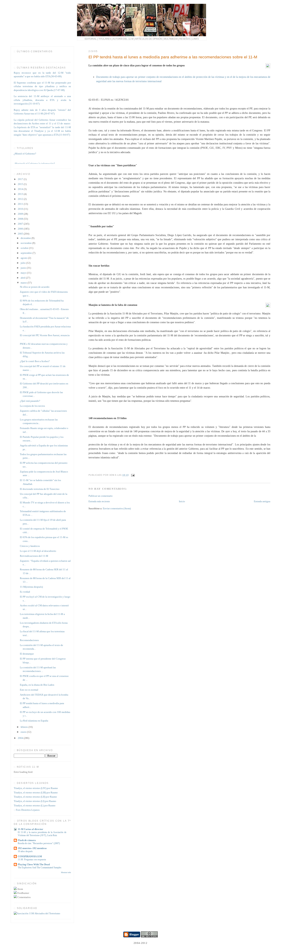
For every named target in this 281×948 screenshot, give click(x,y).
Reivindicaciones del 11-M (34, 555)
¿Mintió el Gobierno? (25, 151)
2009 (21, 213)
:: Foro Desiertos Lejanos (27, 809)
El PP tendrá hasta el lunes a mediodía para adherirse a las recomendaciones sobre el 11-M (173, 57)
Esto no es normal (29, 689)
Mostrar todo (66, 872)
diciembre (26, 238)
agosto (24, 257)
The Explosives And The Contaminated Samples (39, 867)
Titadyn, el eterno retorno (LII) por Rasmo (35, 796)
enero (24, 731)
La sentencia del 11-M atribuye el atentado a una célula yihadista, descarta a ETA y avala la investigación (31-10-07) (42, 100)
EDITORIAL (91, 39)
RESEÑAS (184, 39)
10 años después (25, 851)
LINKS (195, 39)
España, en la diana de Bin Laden (37, 684)
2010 (21, 208)
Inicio (182, 501)
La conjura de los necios (32, 405)
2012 (21, 199)
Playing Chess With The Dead (34, 864)
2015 (21, 184)
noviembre (26, 243)
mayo (24, 272)
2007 (21, 223)
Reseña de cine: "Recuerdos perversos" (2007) (39, 843)
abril (23, 277)
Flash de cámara (27, 840)
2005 (21, 233)
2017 (21, 179)
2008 (21, 218)
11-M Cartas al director (30, 829)
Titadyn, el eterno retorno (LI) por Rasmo (35, 801)
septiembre (26, 252)
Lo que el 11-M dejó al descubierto (38, 551)
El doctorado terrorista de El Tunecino (39, 489)
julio (23, 262)
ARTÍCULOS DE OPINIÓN (148, 39)
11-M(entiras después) (31, 586)
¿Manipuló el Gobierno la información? (34, 161)
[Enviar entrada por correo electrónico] (132, 475)
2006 (21, 228)
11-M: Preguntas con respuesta (32, 859)
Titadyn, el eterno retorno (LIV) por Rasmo (36, 788)
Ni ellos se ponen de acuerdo (35, 286)
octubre (25, 248)
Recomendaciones (29, 640)
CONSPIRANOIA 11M (30, 856)
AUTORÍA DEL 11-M (123, 39)
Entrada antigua (262, 501)
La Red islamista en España (34, 720)
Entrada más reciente (99, 501)
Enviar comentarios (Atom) (117, 508)
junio (24, 267)
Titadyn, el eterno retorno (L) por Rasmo (34, 805)
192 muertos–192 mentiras (32, 848)
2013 (21, 194)
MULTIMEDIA (171, 39)
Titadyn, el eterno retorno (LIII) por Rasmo (36, 792)
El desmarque (27, 653)
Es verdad (25, 591)
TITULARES (104, 39)
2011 (21, 203)
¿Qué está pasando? (30, 400)
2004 (21, 738)
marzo (24, 282)
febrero (24, 726)
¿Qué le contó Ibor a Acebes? (35, 361)
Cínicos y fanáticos (30, 546)
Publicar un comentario (101, 495)
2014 (21, 189)
